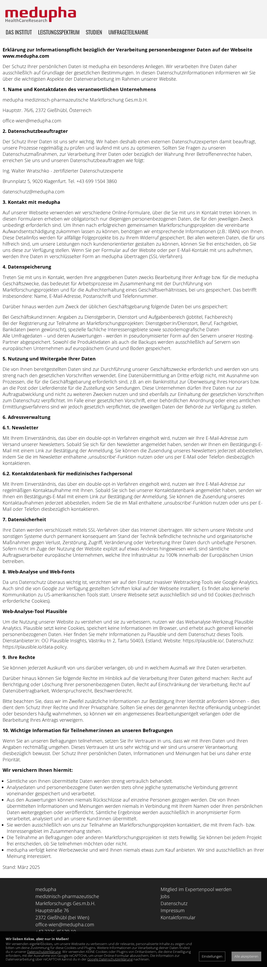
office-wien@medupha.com (64, 924)
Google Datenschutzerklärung (110, 959)
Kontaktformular (178, 917)
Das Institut (19, 32)
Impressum (173, 910)
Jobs (165, 896)
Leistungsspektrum (59, 32)
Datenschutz (174, 903)
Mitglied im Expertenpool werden (196, 889)
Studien (94, 32)
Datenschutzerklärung (44, 951)
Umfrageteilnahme (128, 32)
